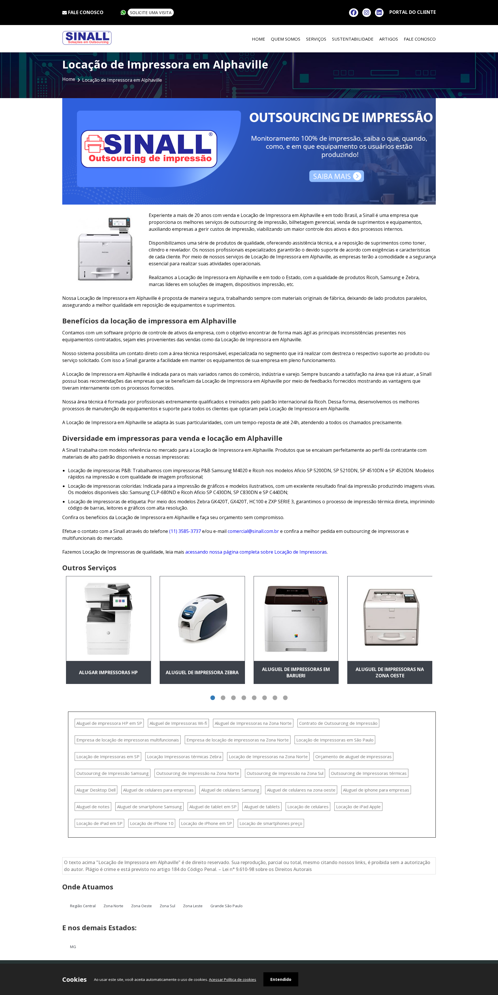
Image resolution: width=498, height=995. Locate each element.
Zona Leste (193, 905)
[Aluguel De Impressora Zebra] (202, 618)
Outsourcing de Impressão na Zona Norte (197, 773)
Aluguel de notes (93, 806)
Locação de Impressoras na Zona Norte (268, 756)
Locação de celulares (308, 806)
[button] (212, 697)
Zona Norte (113, 905)
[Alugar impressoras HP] (108, 618)
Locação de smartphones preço (270, 823)
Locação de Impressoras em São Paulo (334, 740)
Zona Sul (167, 905)
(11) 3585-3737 (185, 531)
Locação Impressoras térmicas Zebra (184, 756)
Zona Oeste (141, 905)
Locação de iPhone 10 (151, 823)
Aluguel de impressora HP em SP (109, 723)
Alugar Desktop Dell (96, 790)
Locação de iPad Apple (358, 806)
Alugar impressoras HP (108, 672)
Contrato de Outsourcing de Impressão (338, 723)
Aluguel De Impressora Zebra (202, 672)
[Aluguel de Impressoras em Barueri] (296, 618)
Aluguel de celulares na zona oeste (301, 790)
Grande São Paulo (226, 905)
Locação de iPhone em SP (206, 823)
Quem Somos (285, 39)
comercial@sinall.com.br (253, 531)
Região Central (83, 905)
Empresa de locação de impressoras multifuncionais (127, 740)
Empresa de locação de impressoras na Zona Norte (237, 740)
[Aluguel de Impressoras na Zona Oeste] (390, 618)
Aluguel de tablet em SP (213, 806)
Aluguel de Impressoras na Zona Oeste (390, 672)
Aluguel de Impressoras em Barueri (296, 672)
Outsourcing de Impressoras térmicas (369, 773)
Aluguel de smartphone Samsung (149, 806)
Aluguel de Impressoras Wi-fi (178, 723)
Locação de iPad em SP (99, 823)
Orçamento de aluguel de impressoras (353, 756)
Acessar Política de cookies (232, 979)
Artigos (388, 39)
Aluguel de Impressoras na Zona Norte (253, 723)
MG (73, 946)
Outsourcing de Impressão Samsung (112, 773)
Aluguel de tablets (262, 806)
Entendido (280, 979)
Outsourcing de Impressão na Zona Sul (285, 773)
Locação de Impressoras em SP (107, 756)
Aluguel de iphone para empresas (376, 790)
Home (258, 39)
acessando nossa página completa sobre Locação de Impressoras (256, 552)
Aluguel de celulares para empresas (158, 790)
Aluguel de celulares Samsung (230, 790)
